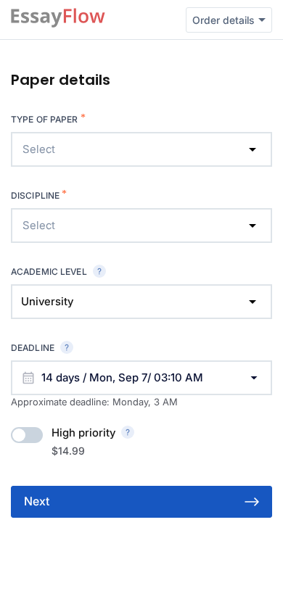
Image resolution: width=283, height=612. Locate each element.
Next (36, 501)
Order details (223, 20)
